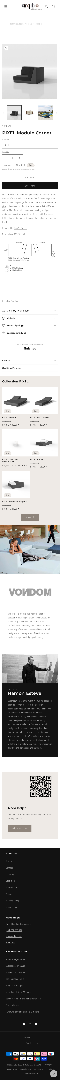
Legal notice (51, 1069)
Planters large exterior (15, 959)
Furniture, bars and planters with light (22, 1012)
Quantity (5, 152)
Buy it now (30, 185)
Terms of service (25, 1069)
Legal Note (10, 881)
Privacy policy (12, 1069)
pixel (4, 206)
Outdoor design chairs (15, 966)
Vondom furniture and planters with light (23, 999)
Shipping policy (12, 900)
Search (9, 861)
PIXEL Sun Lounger (39, 417)
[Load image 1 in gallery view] (14, 113)
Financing (10, 874)
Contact (9, 868)
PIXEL (21, 24)
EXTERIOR (14, 24)
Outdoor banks (12, 1005)
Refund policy (48, 1065)
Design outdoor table (15, 979)
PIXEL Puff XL (36, 459)
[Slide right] (57, 113)
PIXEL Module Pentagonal (14, 501)
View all (30, 517)
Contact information (31, 1074)
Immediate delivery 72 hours (18, 992)
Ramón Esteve (20, 228)
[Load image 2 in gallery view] (30, 113)
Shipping (16, 169)
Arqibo (15, 1065)
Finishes (5, 139)
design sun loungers (14, 985)
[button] (6, 6)
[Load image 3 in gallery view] (45, 113)
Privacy (9, 894)
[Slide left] (3, 113)
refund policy (11, 907)
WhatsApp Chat (19, 828)
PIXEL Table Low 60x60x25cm (10, 460)
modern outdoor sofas (15, 972)
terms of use (11, 887)
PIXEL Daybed (9, 417)
